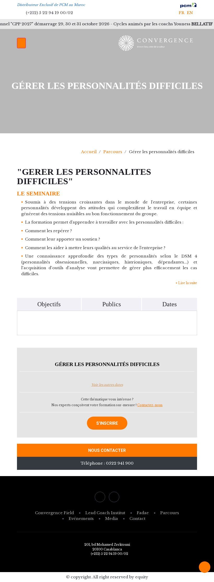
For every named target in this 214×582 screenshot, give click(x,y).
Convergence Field (54, 512)
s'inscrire (107, 423)
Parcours (112, 151)
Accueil (89, 151)
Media (111, 518)
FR (182, 12)
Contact (137, 518)
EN (190, 12)
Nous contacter (107, 450)
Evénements (81, 518)
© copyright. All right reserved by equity (107, 576)
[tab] (49, 304)
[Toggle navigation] (21, 43)
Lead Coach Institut (105, 512)
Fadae (143, 512)
